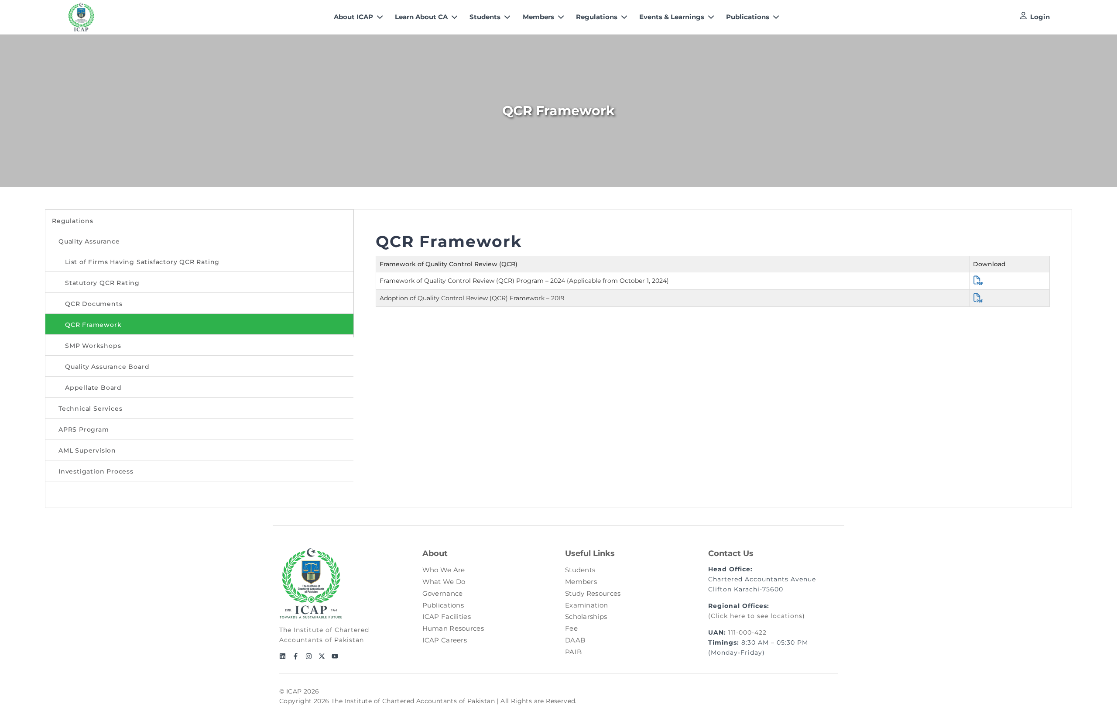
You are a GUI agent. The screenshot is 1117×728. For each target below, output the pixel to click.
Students (580, 570)
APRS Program (83, 429)
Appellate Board (93, 387)
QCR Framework (93, 325)
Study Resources (593, 593)
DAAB (575, 640)
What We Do (444, 581)
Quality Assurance (89, 241)
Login (1040, 17)
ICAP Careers (444, 640)
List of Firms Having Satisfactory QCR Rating (142, 262)
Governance (442, 593)
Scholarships (586, 616)
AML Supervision (87, 450)
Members (581, 581)
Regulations (72, 221)
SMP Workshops (93, 346)
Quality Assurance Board (107, 367)
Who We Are (443, 570)
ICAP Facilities (446, 616)
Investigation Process (96, 471)
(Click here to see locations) (756, 616)
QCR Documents (93, 304)
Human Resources (453, 628)
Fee (571, 628)
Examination (586, 605)
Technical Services (90, 408)
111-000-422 (747, 632)
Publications (443, 605)
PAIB (573, 652)
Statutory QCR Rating (102, 283)
